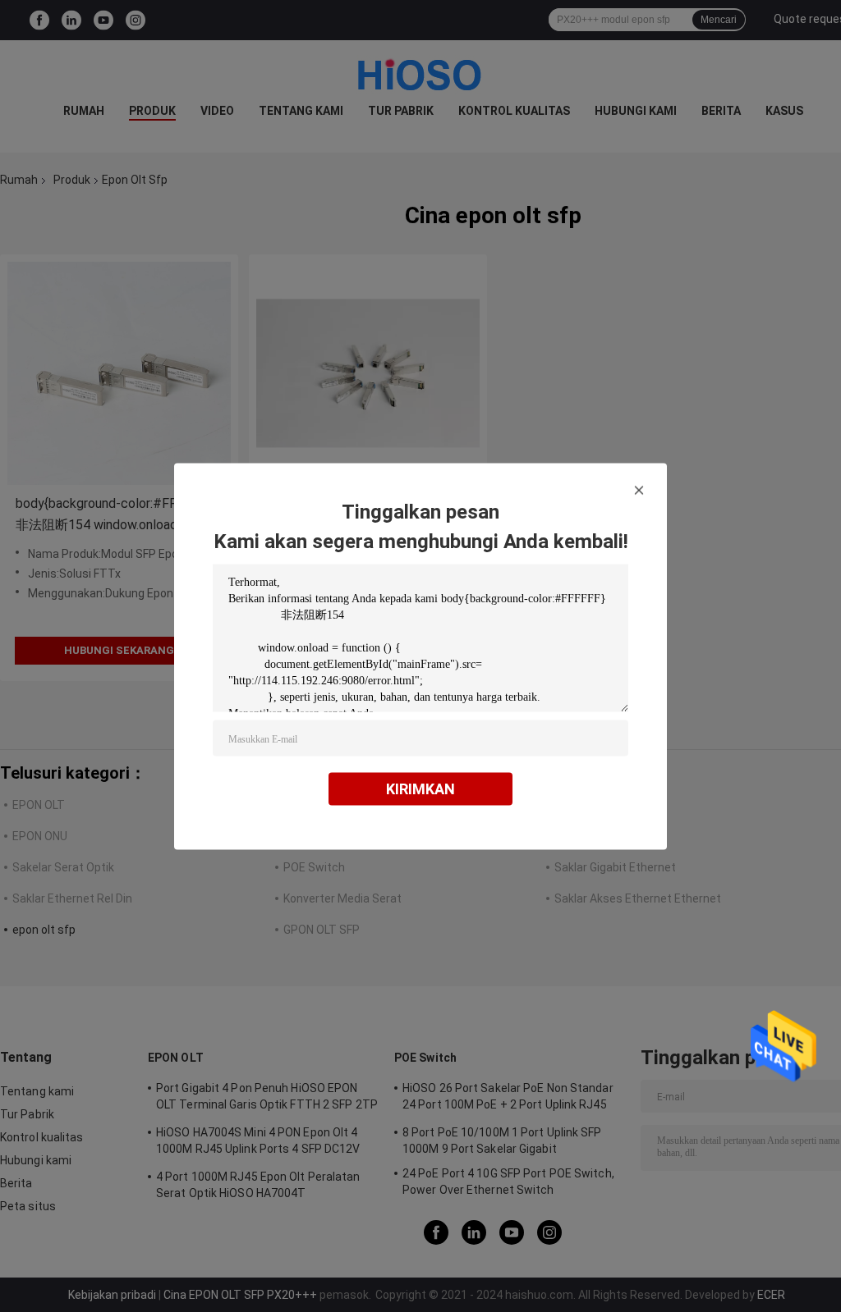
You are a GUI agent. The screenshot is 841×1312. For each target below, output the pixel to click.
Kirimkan (420, 788)
